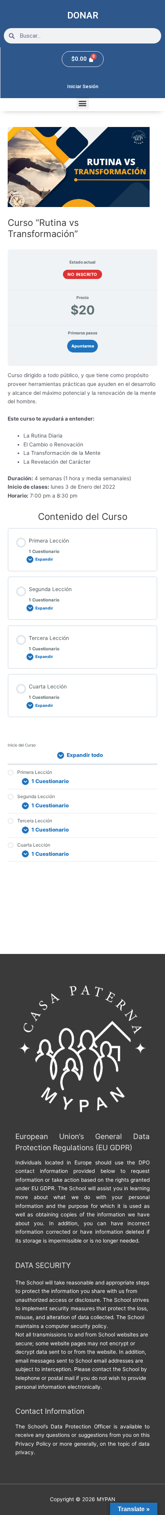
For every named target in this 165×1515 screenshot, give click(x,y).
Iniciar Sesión (82, 86)
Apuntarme (82, 346)
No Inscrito (82, 274)
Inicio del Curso (22, 745)
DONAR (82, 15)
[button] (82, 103)
